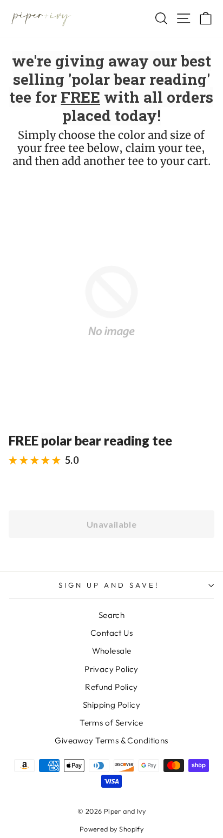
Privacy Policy (111, 669)
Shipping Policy (111, 705)
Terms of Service (111, 722)
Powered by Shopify (111, 828)
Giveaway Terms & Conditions (111, 740)
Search (111, 615)
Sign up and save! (108, 585)
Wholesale (112, 651)
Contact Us (111, 633)
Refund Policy (111, 687)
